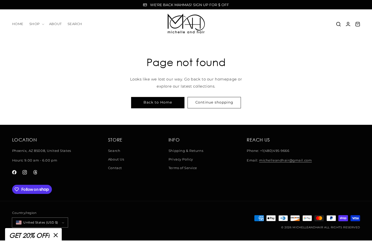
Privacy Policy (181, 159)
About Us (116, 159)
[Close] (56, 235)
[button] (36, 24)
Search (114, 151)
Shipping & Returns (186, 151)
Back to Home (157, 102)
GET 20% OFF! (29, 235)
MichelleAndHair (308, 227)
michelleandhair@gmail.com (285, 160)
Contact (115, 168)
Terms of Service (183, 168)
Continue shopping (214, 102)
